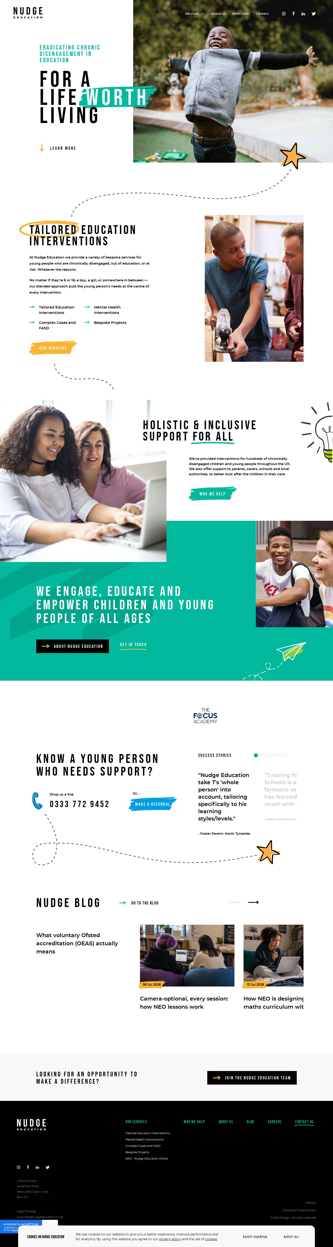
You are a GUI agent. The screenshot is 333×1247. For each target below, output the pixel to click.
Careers (275, 1121)
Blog (250, 1121)
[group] (83, 940)
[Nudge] (28, 13)
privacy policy (170, 1239)
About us (226, 1121)
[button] (256, 755)
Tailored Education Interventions (57, 310)
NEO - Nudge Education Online (146, 1158)
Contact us (304, 1121)
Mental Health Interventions (107, 310)
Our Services (136, 1121)
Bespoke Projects (110, 323)
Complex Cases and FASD (57, 325)
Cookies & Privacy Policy (299, 1210)
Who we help (194, 1121)
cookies (211, 1239)
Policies (311, 1202)
